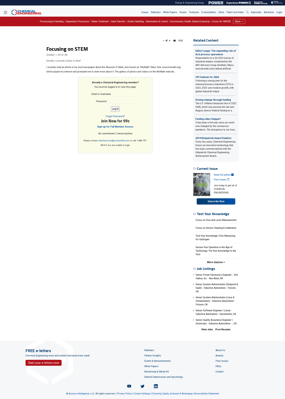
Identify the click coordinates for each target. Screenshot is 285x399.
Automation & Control (157, 21)
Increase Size (169, 40)
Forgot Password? (115, 116)
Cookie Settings (142, 393)
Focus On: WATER (221, 21)
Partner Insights (152, 355)
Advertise (269, 12)
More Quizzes (215, 262)
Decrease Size (163, 40)
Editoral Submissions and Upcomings (163, 377)
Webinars (156, 12)
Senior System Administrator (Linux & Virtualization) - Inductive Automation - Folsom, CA (215, 301)
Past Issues (222, 361)
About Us (220, 350)
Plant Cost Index (235, 12)
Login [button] (279, 12)
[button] (247, 12)
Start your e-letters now (43, 363)
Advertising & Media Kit (156, 371)
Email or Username (101, 94)
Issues (144, 12)
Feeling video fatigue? (208, 119)
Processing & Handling (52, 21)
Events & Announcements (157, 361)
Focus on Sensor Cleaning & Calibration (216, 228)
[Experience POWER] (239, 2)
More (238, 21)
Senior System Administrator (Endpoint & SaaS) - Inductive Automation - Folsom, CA (217, 288)
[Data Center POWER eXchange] (261, 2)
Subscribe (256, 12)
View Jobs (207, 329)
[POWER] (216, 2)
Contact (219, 371)
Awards (219, 355)
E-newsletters (208, 12)
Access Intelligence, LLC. (82, 393)
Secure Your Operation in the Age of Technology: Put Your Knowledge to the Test (216, 251)
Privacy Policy (124, 393)
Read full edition (222, 174)
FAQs (218, 366)
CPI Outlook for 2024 (207, 77)
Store (221, 12)
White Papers (170, 12)
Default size (166, 40)
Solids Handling (136, 21)
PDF (180, 40)
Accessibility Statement (206, 393)
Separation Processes (77, 21)
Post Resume (223, 329)
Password (101, 101)
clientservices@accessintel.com (114, 140)
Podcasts (194, 12)
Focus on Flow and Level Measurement (216, 220)
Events (183, 12)
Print (174, 40)
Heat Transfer (118, 21)
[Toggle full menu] (5, 12)
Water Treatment (100, 21)
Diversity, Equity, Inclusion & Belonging (172, 393)
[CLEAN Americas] (277, 3)
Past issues (220, 179)
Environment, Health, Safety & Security (190, 21)
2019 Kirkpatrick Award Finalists (213, 138)
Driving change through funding (213, 99)
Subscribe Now (216, 201)
